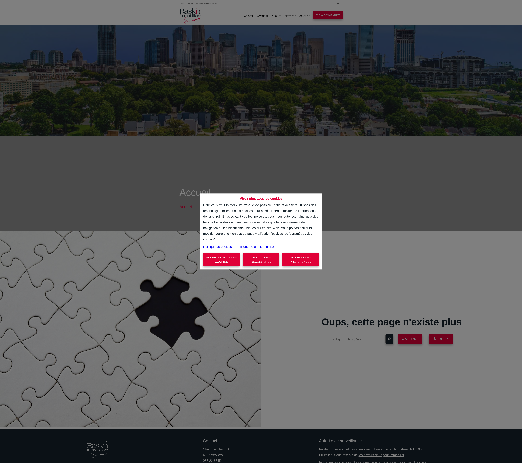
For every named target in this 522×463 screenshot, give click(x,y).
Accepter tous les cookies (221, 259)
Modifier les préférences (300, 259)
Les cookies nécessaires (261, 259)
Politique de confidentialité (255, 247)
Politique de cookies (217, 247)
